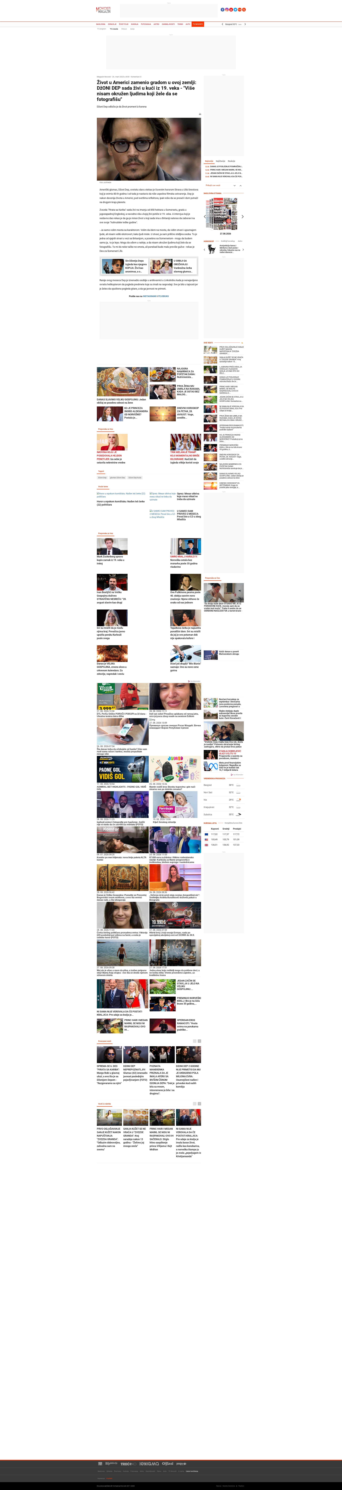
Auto (188, 24)
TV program (101, 29)
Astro (156, 24)
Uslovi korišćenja (192, 1471)
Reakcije (231, 161)
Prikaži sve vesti (213, 185)
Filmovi (124, 29)
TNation (241, 1486)
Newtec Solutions (229, 1486)
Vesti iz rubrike (104, 1104)
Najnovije (209, 161)
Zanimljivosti (168, 24)
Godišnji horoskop (228, 241)
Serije (132, 29)
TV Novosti (198, 24)
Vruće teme (103, 486)
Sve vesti (208, 343)
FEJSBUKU (163, 296)
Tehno (180, 24)
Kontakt (109, 1478)
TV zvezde (114, 29)
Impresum (101, 1478)
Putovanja (146, 24)
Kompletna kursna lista (233, 823)
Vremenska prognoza (214, 778)
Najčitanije (220, 161)
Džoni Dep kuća (135, 478)
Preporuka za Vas (105, 429)
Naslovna (100, 24)
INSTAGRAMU (150, 296)
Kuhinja (134, 24)
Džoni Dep (102, 478)
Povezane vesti (104, 1041)
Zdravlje (112, 24)
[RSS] (242, 342)
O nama (181, 1471)
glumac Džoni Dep (117, 478)
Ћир (239, 10)
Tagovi (101, 471)
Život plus (123, 24)
